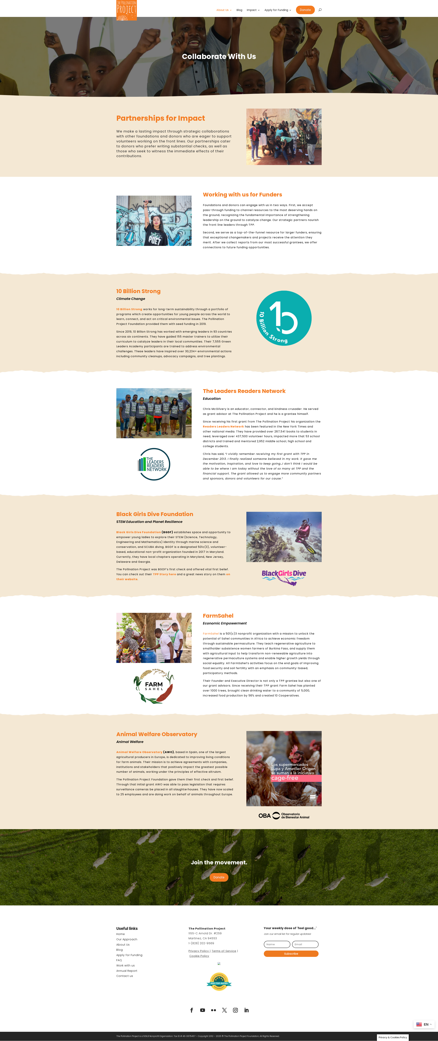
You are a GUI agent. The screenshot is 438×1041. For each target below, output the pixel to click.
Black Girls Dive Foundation (138, 532)
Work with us (125, 965)
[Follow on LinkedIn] (246, 1010)
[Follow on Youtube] (202, 1010)
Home (120, 934)
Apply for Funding (276, 10)
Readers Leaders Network (223, 427)
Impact (252, 10)
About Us (222, 10)
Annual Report (126, 971)
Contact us (124, 976)
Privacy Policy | (200, 951)
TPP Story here (164, 574)
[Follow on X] (224, 1010)
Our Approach (126, 939)
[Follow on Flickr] (213, 1010)
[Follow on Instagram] (235, 1010)
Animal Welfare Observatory (139, 752)
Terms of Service (224, 951)
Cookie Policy (199, 956)
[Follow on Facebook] (191, 1010)
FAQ (119, 960)
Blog (239, 10)
